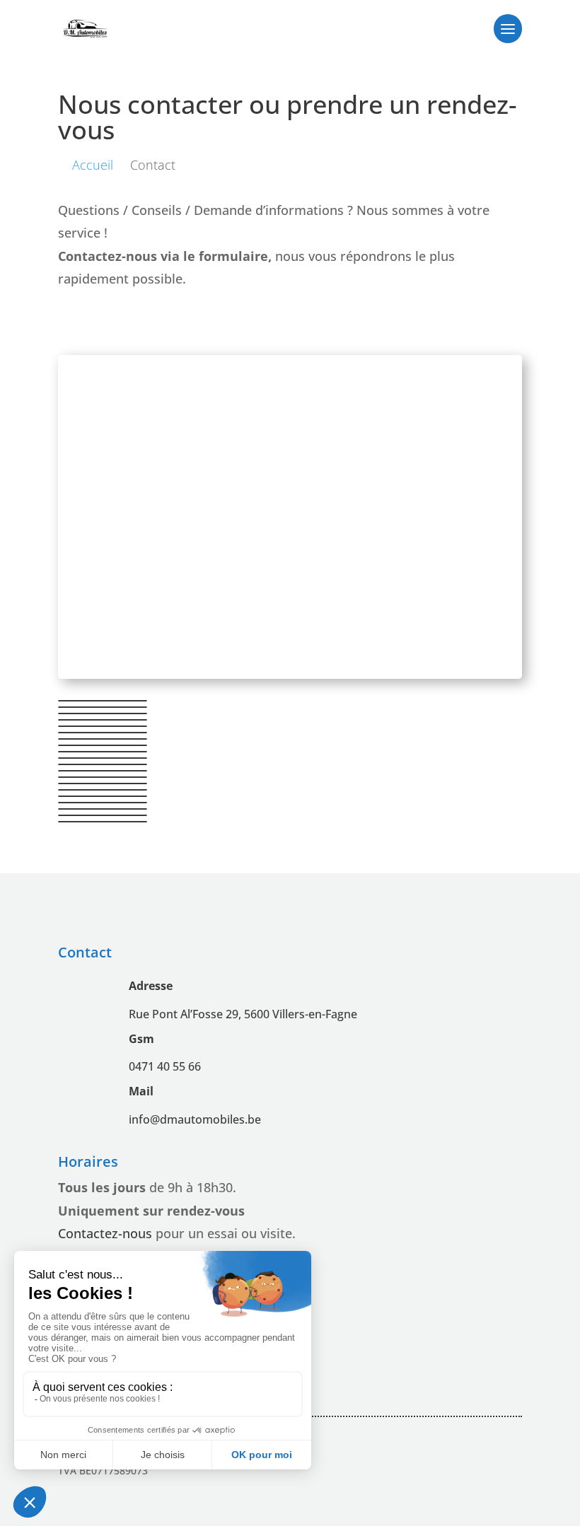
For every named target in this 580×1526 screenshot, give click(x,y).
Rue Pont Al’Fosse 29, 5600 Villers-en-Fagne (243, 1014)
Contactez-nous (105, 1233)
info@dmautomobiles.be (195, 1119)
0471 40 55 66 (165, 1066)
